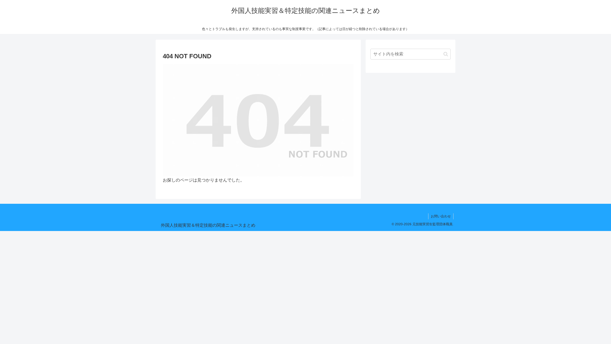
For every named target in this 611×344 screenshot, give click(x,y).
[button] (446, 54)
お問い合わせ (441, 216)
